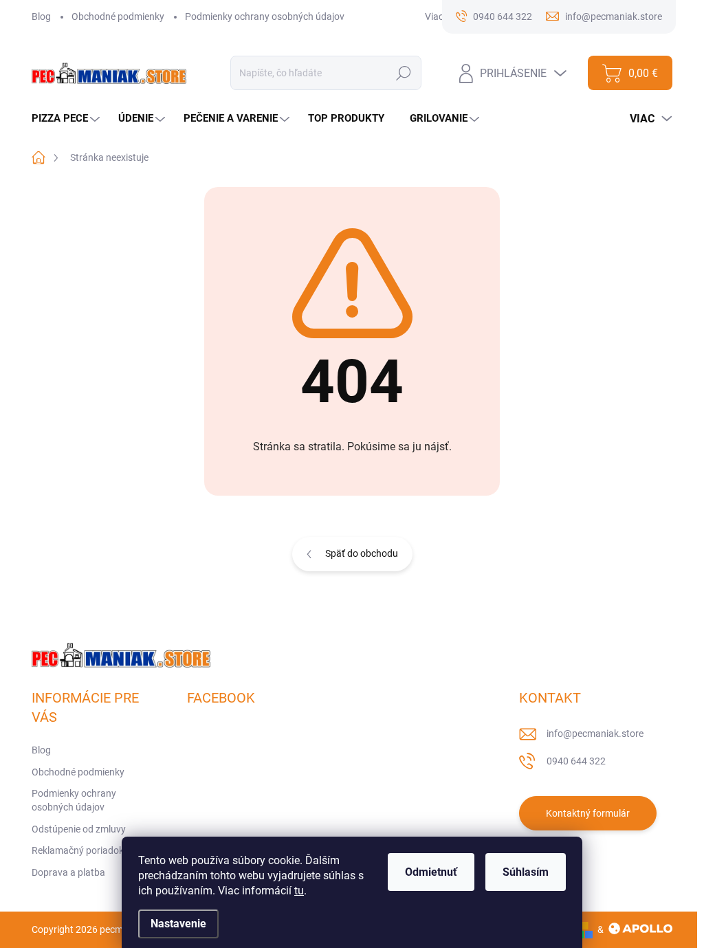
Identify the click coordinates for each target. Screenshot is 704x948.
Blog (41, 16)
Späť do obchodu (361, 553)
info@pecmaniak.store (595, 733)
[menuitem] (67, 118)
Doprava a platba (68, 872)
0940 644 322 (576, 761)
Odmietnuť (431, 872)
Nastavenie (178, 923)
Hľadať (404, 72)
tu (299, 890)
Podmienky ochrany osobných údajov (264, 16)
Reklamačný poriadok (78, 850)
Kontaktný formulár (588, 813)
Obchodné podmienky (118, 16)
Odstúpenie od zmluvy (79, 829)
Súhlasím (526, 872)
